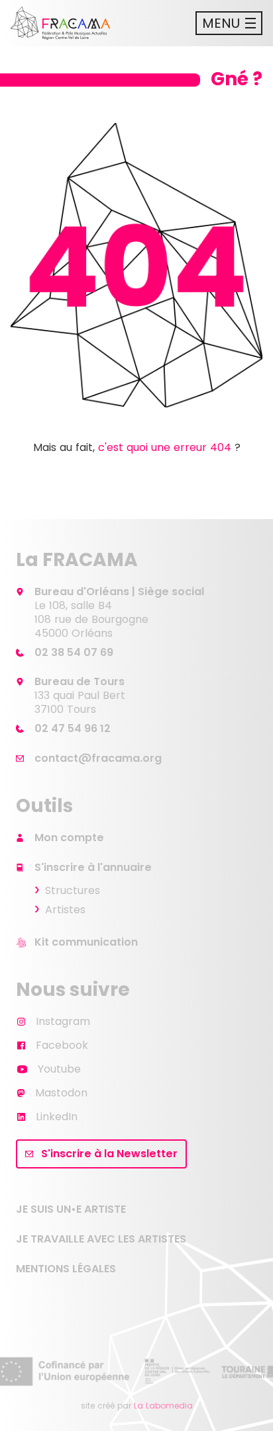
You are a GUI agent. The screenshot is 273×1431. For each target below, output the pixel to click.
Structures (72, 890)
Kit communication (86, 942)
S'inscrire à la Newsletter (109, 1153)
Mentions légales (66, 1268)
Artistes (65, 909)
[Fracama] (60, 23)
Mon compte (69, 837)
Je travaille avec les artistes (101, 1239)
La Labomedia (163, 1405)
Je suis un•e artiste (71, 1209)
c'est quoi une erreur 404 (164, 447)
